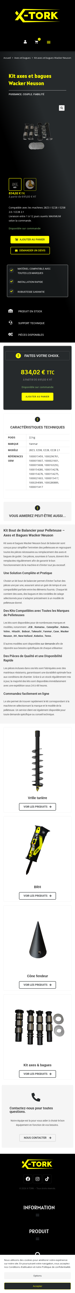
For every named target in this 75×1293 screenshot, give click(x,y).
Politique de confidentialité (56, 1267)
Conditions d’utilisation (21, 1267)
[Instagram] (37, 1179)
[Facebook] (28, 1179)
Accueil (7, 57)
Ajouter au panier (37, 396)
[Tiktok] (47, 1179)
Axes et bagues (22, 57)
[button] (49, 42)
